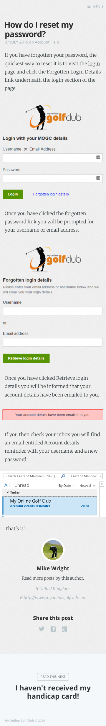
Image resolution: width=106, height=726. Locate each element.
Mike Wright (53, 568)
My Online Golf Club (19, 720)
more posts (43, 578)
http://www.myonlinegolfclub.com (55, 597)
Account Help (47, 42)
